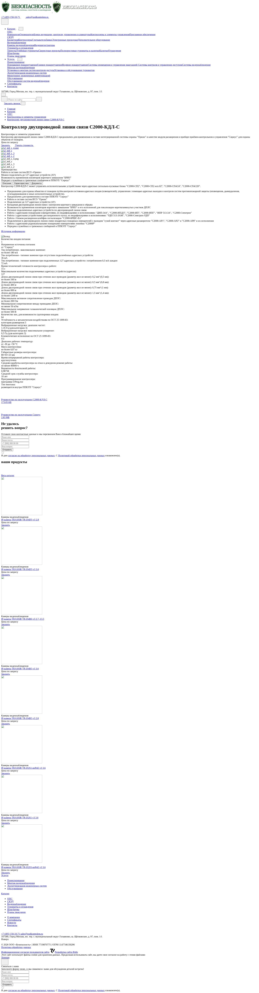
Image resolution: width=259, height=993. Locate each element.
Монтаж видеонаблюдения (21, 67)
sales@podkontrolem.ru (37, 17)
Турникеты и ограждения (20, 48)
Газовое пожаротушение (49, 65)
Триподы (11, 50)
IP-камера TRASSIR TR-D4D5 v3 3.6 (20, 569)
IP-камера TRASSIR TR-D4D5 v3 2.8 (20, 519)
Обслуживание (15, 78)
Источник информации (13, 231)
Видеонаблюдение (16, 42)
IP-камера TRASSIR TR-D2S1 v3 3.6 (19, 817)
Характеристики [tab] (21, 183)
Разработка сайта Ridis (66, 952)
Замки (49, 40)
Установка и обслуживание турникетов (74, 70)
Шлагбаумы (13, 53)
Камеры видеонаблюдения (20, 45)
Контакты (12, 86)
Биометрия (12, 40)
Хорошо (5, 957)
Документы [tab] (37, 183)
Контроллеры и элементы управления (110, 34)
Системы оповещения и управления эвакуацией (113, 65)
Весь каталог (7, 475)
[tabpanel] (129, 211)
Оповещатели (27, 34)
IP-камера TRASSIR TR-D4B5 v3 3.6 (20, 668)
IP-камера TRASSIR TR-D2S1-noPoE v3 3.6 (23, 768)
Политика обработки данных (16, 947)
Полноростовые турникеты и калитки (79, 50)
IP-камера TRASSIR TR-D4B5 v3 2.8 (20, 718)
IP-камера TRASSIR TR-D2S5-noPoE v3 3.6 (23, 867)
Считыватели (39, 40)
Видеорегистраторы (44, 45)
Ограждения (114, 50)
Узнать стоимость (24, 145)
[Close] (4, 962)
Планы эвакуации (16, 56)
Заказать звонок (12, 103)
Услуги (11, 59)
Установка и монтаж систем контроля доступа (30, 70)
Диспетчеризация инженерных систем (27, 73)
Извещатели (13, 34)
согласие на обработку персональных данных (31, 455)
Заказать (5, 145)
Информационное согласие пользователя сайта (25, 952)
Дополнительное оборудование (94, 40)
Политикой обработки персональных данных (81, 455)
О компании (13, 917)
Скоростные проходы (49, 50)
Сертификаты (14, 83)
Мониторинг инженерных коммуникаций (28, 75)
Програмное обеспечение (142, 34)
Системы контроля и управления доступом (160, 65)
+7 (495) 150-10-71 (11, 17)
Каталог (11, 29)
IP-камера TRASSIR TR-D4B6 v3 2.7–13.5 (22, 619)
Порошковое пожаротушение (22, 65)
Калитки (103, 50)
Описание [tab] (6, 183)
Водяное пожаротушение (75, 65)
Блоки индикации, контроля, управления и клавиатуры (62, 34)
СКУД (10, 37)
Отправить (7, 450)
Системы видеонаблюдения (196, 65)
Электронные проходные (65, 40)
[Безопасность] (49, 11)
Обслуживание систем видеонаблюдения (28, 81)
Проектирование (15, 62)
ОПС (9, 32)
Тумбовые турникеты (27, 50)
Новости (11, 922)
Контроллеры (25, 40)
